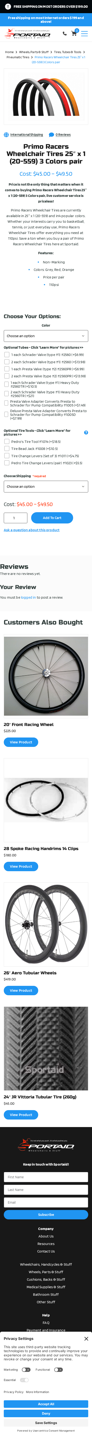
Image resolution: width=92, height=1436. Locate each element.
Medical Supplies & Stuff (46, 1287)
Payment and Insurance (46, 1330)
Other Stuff (46, 1302)
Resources (46, 1243)
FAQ (46, 1322)
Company (46, 1228)
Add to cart (52, 517)
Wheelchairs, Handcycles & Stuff (46, 1264)
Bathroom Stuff (46, 1294)
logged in (28, 597)
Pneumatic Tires (18, 57)
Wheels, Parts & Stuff (34, 52)
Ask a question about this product (31, 530)
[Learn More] (86, 432)
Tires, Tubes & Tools (67, 52)
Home (9, 52)
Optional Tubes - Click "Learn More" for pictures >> (43, 347)
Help (46, 1315)
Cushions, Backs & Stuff (46, 1279)
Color (46, 325)
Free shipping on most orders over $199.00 (51, 6)
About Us (46, 1236)
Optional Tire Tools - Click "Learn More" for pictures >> (37, 432)
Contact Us (46, 1251)
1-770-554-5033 (65, 33)
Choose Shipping (25, 476)
